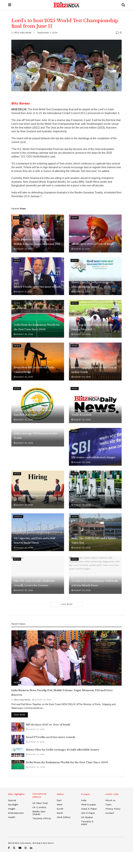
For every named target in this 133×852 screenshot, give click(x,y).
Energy (18, 516)
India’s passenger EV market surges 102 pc (95, 497)
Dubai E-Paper (89, 808)
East (59, 800)
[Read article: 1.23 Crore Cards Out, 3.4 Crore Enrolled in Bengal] (37, 404)
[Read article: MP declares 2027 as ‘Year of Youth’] (95, 233)
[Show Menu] (9, 5)
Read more (21, 715)
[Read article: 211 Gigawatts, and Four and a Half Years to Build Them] (37, 532)
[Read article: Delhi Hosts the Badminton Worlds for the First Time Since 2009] (37, 319)
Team (108, 804)
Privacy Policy (112, 808)
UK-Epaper (87, 817)
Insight (11, 808)
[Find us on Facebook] (9, 848)
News (17, 218)
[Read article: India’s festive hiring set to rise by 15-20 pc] (37, 489)
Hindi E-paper (88, 804)
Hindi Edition (64, 817)
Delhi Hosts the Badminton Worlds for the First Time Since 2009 (37, 327)
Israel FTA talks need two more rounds (37, 286)
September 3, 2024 (47, 32)
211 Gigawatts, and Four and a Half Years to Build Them (34, 540)
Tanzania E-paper (87, 822)
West (59, 804)
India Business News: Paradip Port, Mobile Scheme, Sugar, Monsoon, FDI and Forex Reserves (37, 242)
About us (110, 800)
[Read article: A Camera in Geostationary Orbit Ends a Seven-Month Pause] (95, 575)
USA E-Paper (88, 813)
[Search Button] (123, 5)
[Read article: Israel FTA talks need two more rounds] (37, 276)
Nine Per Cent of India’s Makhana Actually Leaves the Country (34, 583)
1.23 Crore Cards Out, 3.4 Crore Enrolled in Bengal (33, 412)
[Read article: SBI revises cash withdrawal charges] (95, 447)
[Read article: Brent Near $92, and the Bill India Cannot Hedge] (37, 361)
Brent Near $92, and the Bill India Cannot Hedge (34, 369)
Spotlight (13, 804)
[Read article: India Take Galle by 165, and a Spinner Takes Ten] (95, 532)
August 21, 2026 (81, 249)
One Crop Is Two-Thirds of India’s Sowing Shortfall (92, 327)
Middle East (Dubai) (38, 812)
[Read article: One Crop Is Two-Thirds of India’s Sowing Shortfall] (95, 319)
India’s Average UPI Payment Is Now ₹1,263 (35, 436)
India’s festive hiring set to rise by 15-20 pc (37, 497)
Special (12, 800)
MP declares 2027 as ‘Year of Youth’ (92, 243)
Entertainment (16, 813)
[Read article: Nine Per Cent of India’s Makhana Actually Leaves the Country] (37, 575)
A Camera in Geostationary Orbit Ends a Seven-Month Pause (94, 583)
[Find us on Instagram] (25, 848)
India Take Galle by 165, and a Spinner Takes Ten (94, 540)
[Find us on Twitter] (14, 848)
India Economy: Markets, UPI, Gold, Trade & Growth (93, 412)
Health (11, 817)
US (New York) (40, 803)
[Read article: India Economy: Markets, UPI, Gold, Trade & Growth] (95, 404)
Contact (109, 813)
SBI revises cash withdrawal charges (93, 457)
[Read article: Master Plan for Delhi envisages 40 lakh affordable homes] (95, 276)
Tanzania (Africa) (41, 818)
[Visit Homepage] (66, 5)
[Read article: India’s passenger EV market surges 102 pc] (95, 489)
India (83, 800)
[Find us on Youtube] (20, 848)
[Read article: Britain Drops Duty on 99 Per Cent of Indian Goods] (95, 361)
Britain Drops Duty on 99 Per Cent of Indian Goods (93, 369)
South (60, 808)
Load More (66, 604)
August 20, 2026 (24, 334)
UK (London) (39, 807)
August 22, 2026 (24, 249)
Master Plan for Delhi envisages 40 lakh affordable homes (92, 284)
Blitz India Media (22, 32)
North (60, 813)
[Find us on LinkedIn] (31, 848)
